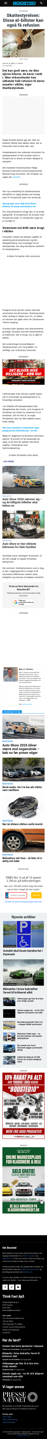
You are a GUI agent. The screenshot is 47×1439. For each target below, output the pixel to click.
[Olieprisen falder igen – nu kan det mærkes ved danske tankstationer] (9, 1037)
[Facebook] (5, 1287)
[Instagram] (11, 1287)
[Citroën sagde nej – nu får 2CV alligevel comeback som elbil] (9, 1013)
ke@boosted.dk (23, 1435)
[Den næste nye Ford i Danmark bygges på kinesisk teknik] (9, 1048)
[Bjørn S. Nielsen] (10, 686)
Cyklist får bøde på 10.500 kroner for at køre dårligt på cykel (29, 1059)
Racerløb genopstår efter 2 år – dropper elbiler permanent (30, 1023)
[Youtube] (18, 1287)
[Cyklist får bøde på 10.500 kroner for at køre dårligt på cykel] (9, 1060)
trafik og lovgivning (29, 1269)
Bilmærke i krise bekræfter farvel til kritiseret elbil (20, 990)
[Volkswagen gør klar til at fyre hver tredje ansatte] (9, 1002)
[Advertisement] (23, 281)
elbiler (24, 1256)
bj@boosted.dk (27, 704)
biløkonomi (27, 1272)
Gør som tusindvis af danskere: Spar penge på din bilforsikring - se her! (20, 429)
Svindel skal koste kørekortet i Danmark (22, 1346)
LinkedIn (16, 177)
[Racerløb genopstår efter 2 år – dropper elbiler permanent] (9, 1025)
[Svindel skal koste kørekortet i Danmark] (23, 934)
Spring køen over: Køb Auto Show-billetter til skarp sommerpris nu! (19, 205)
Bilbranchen (7, 1370)
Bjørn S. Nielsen (17, 63)
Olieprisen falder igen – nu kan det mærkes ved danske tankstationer (29, 1036)
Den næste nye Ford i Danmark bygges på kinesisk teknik (29, 1047)
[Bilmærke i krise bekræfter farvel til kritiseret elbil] (23, 972)
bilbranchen (7, 1258)
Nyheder (23, 11)
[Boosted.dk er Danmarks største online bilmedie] (23, 3)
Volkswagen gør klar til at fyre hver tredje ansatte (30, 1000)
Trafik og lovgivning (9, 946)
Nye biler (6, 1380)
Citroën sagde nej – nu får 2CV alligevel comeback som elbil (30, 1011)
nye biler (31, 1256)
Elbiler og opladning (10, 984)
